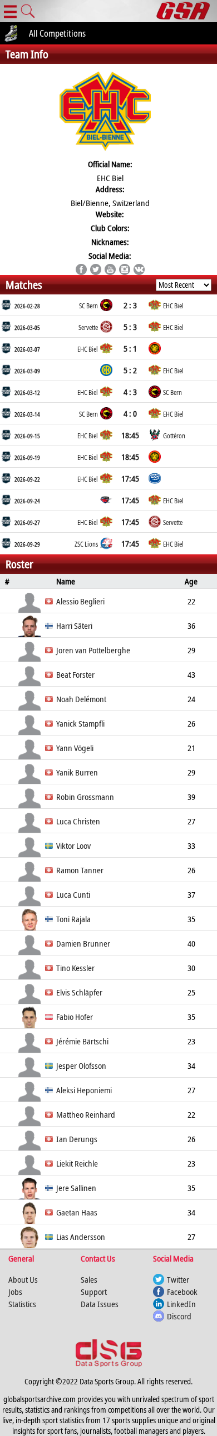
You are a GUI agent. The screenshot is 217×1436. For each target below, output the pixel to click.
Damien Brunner (83, 943)
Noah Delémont (81, 698)
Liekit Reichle (77, 1163)
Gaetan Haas (76, 1212)
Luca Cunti (73, 894)
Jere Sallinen (76, 1187)
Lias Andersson (80, 1236)
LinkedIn (181, 1303)
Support (94, 1291)
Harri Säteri (74, 625)
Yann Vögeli (74, 747)
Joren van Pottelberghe (93, 650)
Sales (89, 1279)
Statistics (22, 1303)
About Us (23, 1279)
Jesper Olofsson (81, 1065)
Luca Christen (78, 821)
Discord (179, 1316)
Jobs (15, 1291)
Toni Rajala (73, 918)
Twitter (178, 1279)
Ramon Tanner (79, 869)
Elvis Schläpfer (79, 992)
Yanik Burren (77, 772)
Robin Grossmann (85, 796)
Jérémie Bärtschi (82, 1041)
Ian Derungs (76, 1138)
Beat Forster (75, 674)
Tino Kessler (75, 967)
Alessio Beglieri (80, 601)
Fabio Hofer (74, 1016)
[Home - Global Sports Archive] (186, 11)
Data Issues (100, 1303)
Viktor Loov (73, 845)
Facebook (182, 1291)
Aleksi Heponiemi (84, 1089)
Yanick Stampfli (80, 723)
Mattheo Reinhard (85, 1114)
